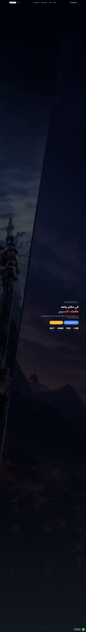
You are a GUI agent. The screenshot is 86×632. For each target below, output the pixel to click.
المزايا (50, 2)
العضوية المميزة (55, 323)
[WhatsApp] (83, 629)
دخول (18, 2)
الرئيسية (54, 2)
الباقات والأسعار (44, 2)
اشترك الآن (12, 2)
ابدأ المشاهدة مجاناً (70, 323)
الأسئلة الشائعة (36, 2)
